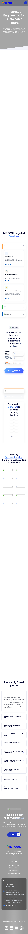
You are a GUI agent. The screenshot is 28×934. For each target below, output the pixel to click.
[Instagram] (6, 928)
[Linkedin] (11, 928)
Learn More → (8, 264)
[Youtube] (17, 928)
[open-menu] (25, 2)
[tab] (18, 354)
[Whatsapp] (22, 928)
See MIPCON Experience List (14, 370)
